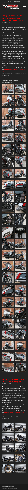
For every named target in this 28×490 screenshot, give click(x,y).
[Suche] (20, 5)
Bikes (10, 22)
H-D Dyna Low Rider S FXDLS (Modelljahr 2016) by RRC (13, 380)
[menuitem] (20, 5)
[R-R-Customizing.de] (11, 5)
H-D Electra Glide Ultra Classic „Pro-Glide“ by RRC (13, 19)
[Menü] (24, 5)
